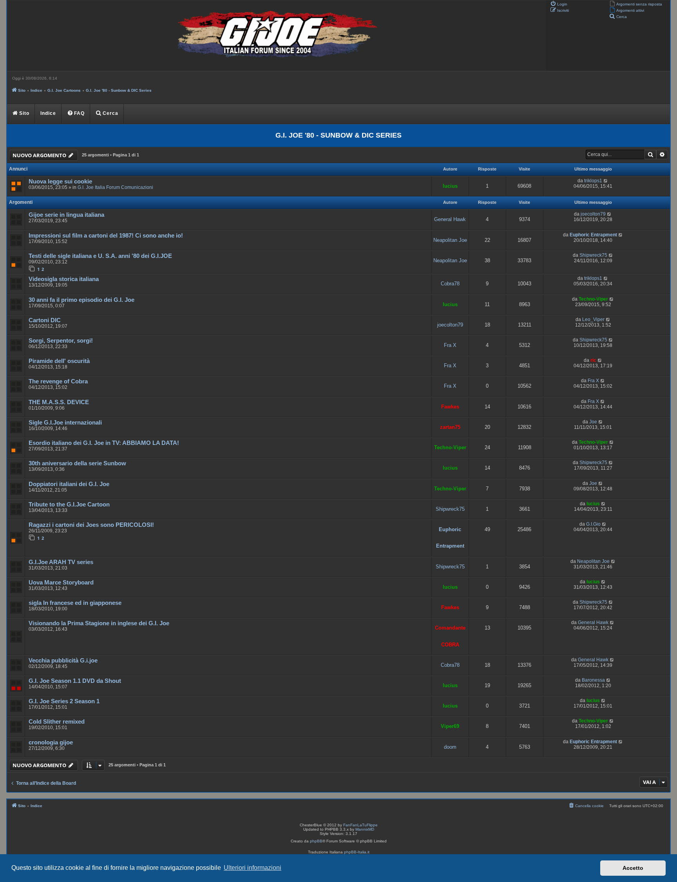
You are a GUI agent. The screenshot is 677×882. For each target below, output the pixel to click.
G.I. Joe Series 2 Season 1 (64, 701)
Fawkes (450, 407)
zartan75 (450, 427)
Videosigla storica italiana (64, 279)
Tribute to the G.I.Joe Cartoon (69, 504)
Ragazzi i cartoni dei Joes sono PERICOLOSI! (91, 525)
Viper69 (450, 726)
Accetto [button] (633, 868)
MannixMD (364, 829)
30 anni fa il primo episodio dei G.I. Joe (81, 300)
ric (593, 360)
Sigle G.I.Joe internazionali (65, 422)
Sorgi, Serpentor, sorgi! (61, 341)
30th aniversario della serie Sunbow (77, 463)
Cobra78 (450, 284)
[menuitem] (635, 3)
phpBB (316, 841)
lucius (450, 186)
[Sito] (276, 35)
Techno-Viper (593, 299)
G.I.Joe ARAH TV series (61, 562)
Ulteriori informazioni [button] (252, 867)
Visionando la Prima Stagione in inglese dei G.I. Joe (99, 623)
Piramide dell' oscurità (59, 361)
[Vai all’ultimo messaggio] (605, 180)
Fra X (450, 345)
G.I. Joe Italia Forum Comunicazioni (115, 187)
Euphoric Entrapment (593, 235)
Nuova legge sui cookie (60, 181)
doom (450, 747)
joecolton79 (593, 214)
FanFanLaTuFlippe (360, 825)
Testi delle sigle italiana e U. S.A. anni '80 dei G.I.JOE (100, 256)
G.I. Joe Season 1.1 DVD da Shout (75, 681)
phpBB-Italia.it (356, 852)
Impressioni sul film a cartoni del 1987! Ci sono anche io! (106, 235)
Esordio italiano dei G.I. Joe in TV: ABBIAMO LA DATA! (104, 443)
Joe (593, 422)
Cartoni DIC (45, 320)
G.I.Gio (593, 524)
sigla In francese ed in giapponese (75, 603)
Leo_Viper (593, 319)
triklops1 (593, 180)
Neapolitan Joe (450, 240)
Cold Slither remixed (57, 722)
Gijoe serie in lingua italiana (66, 215)
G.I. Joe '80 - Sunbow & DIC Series (338, 135)
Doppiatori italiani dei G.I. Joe (69, 484)
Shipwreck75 (593, 255)
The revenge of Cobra (58, 381)
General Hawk (450, 219)
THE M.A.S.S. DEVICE (59, 402)
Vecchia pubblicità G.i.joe (63, 660)
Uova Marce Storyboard (61, 582)
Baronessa (593, 680)
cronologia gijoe (51, 742)
